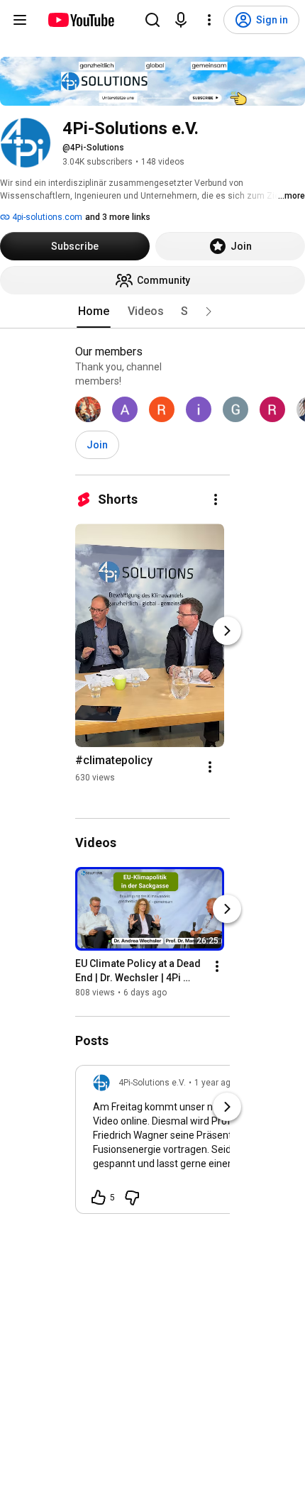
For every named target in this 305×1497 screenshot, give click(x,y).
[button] (209, 311)
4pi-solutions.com (46, 217)
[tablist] (152, 311)
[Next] (227, 631)
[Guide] (19, 19)
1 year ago (214, 1083)
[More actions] (215, 499)
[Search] (152, 19)
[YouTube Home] (80, 20)
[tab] (94, 311)
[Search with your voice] (181, 20)
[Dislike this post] (132, 1197)
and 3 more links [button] (117, 217)
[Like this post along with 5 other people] (98, 1197)
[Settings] (209, 19)
